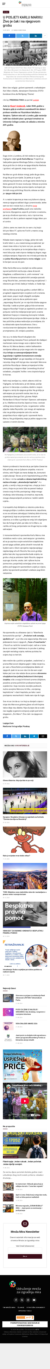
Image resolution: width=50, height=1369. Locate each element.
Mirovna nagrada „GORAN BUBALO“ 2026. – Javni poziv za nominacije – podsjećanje (29, 1208)
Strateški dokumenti (36, 1307)
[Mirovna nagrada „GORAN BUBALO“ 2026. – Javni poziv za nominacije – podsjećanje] (8, 1208)
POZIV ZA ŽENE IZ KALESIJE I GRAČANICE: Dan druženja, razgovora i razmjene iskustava (30, 1012)
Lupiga (36, 100)
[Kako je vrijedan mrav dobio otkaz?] (25, 840)
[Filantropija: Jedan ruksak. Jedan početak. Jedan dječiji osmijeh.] (25, 1145)
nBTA (37, 1329)
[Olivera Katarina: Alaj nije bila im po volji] (25, 764)
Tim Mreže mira (9, 1307)
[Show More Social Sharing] (45, 36)
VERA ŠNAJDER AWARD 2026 (26, 1024)
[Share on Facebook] (9, 36)
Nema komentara (20, 30)
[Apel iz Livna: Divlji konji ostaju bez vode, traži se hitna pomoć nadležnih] (8, 1197)
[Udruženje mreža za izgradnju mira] (25, 4)
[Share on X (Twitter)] (22, 36)
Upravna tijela (25, 1311)
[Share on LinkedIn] (35, 36)
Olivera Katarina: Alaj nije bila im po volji (18, 780)
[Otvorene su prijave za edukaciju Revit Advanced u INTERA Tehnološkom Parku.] (8, 998)
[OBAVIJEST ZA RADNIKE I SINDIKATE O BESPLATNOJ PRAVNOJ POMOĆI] (25, 915)
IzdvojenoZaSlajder (10, 1157)
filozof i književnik (17, 106)
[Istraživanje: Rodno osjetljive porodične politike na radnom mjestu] (25, 953)
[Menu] (3, 3)
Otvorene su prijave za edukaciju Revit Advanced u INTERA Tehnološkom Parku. (30, 998)
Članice (21, 1307)
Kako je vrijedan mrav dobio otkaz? (16, 856)
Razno (6, 12)
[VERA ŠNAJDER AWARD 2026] (8, 1026)
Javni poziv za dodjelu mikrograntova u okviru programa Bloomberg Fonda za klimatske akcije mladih (31, 1037)
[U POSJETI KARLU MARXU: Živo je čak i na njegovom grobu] (25, 53)
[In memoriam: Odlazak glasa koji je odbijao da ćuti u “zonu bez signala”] (8, 1187)
